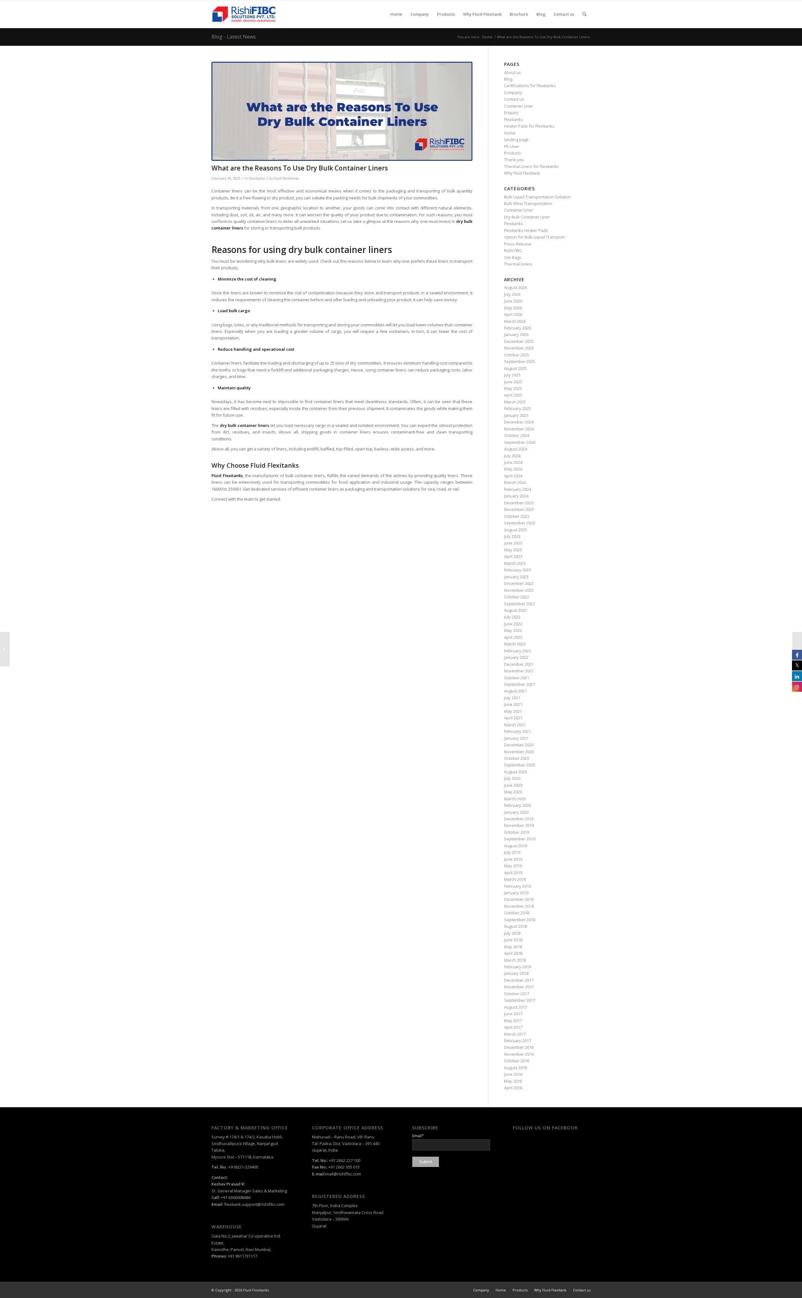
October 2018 (516, 913)
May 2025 (513, 388)
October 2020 (516, 758)
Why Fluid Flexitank (522, 173)
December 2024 (519, 422)
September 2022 (519, 604)
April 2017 (513, 1027)
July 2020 (512, 778)
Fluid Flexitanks (286, 178)
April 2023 (513, 556)
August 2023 (515, 530)
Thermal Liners (518, 264)
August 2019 (515, 846)
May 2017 (513, 1020)
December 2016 (519, 1047)
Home (509, 133)
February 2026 (517, 328)
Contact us (514, 99)
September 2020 (519, 765)
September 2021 (519, 684)
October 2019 (516, 832)
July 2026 (512, 294)
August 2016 (515, 1067)
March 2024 (515, 482)
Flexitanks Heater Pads (526, 230)
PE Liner (511, 146)
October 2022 (516, 597)
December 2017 (519, 980)
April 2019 (513, 872)
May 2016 (513, 1081)
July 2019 (512, 852)
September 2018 (519, 919)
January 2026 (516, 334)
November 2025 (519, 348)
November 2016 (519, 1054)
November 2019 (519, 825)
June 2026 (513, 301)
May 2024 (513, 469)
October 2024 (516, 435)
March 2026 (515, 321)
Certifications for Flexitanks (530, 85)
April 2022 (513, 637)
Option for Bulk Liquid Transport (534, 237)
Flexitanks (257, 178)
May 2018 (513, 946)
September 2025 (519, 361)
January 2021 (516, 738)
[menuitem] (396, 14)
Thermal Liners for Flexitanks (531, 166)
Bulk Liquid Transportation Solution (537, 197)
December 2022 (519, 583)
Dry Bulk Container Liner (527, 217)
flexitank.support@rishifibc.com (254, 1204)
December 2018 (519, 899)
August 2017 (515, 1007)
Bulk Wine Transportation (528, 203)
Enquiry (511, 112)
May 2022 (513, 630)
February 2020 (517, 805)
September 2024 (519, 442)
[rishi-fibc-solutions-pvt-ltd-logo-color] (243, 14)
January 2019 (516, 893)
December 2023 (519, 503)
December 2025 (519, 341)
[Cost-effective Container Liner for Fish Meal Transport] (5, 649)
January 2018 (516, 973)
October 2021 (516, 678)
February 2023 (517, 570)
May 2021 (513, 711)
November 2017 (519, 987)
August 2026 (515, 287)
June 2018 (513, 940)
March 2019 (515, 879)
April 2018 (513, 953)
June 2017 (513, 1014)
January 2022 (516, 657)
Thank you (514, 159)
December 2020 (519, 745)
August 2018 (515, 926)
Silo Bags (512, 257)
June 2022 (513, 624)
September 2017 (519, 1000)
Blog (508, 79)
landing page (516, 139)
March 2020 (515, 798)
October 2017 (516, 993)
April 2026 (513, 314)
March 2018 (515, 960)
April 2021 (513, 718)
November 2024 (519, 429)
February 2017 (517, 1040)
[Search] (584, 14)
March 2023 (515, 563)
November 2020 (519, 751)
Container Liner (518, 106)
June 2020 (513, 785)
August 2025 (515, 368)
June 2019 (513, 859)
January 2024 (516, 496)
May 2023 (513, 550)
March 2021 (515, 725)
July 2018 (512, 933)
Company (513, 92)
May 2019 (513, 866)
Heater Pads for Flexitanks (529, 126)
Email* (418, 1135)
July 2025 (512, 375)
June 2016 (513, 1074)
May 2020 (513, 792)
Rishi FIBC (513, 250)
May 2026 (513, 308)
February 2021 (517, 731)
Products (512, 153)
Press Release (518, 244)
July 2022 (512, 617)
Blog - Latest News (233, 36)
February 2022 (517, 651)
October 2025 (516, 355)
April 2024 (513, 476)
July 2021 (512, 698)
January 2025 (516, 415)
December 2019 (519, 819)
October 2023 (516, 516)
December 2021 (519, 664)
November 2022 (519, 590)
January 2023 (516, 577)
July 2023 (512, 536)
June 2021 (513, 704)
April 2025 (513, 395)
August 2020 (515, 772)
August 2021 (515, 691)
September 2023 (519, 523)
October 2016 (516, 1061)
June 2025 (513, 382)
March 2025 (515, 402)
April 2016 (513, 1087)
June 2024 (513, 462)
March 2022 (515, 644)
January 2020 (516, 812)
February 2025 (517, 408)
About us (512, 72)
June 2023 (513, 543)
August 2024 (515, 449)
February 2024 (517, 489)
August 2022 (515, 610)
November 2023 (519, 509)
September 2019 (519, 839)
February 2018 (517, 967)
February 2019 (517, 886)
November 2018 (519, 906)
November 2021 (519, 671)
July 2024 (512, 456)
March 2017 (515, 1034)
